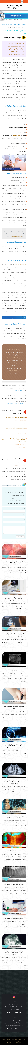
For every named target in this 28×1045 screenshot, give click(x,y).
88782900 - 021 (19, 404)
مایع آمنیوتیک (16, 135)
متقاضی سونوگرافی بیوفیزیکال (17, 52)
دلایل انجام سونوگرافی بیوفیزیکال (16, 43)
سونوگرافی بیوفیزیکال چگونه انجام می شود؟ (15, 428)
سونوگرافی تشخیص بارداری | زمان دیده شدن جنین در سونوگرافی (14, 746)
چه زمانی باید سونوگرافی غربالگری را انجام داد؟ (15, 417)
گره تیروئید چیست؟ (14, 670)
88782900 (18, 1028)
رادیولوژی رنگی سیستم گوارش (14, 850)
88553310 (10, 1012)
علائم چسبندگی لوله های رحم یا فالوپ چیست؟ (14, 563)
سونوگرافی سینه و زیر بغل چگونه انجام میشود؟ (14, 707)
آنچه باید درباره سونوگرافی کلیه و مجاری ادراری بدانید (14, 782)
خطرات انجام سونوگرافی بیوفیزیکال (16, 54)
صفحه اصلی (23, 24)
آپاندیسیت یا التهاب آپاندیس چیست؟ (14, 817)
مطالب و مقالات (16, 24)
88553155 (18, 1012)
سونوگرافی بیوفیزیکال (15, 349)
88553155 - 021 (16, 371)
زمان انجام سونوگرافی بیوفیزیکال (16, 49)
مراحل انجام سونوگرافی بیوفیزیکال (16, 46)
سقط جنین (18, 146)
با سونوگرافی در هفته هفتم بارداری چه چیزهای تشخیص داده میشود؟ (14, 635)
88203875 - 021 (11, 404)
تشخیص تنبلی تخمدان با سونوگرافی (14, 918)
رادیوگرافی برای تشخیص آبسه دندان (14, 884)
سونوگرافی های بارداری (7, 24)
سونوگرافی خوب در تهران (20, 264)
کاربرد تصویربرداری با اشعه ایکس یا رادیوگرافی (14, 953)
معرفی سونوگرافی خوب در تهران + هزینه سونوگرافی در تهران (14, 599)
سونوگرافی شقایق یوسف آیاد (14, 357)
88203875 (10, 1028)
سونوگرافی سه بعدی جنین (16, 236)
